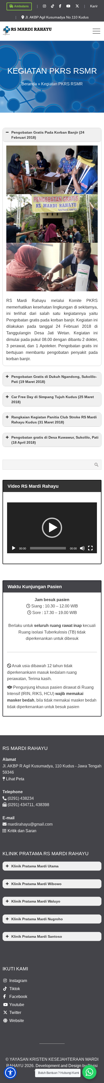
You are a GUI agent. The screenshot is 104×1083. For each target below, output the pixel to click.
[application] (52, 527)
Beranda (29, 84)
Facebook (18, 996)
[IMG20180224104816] (52, 267)
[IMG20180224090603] (52, 218)
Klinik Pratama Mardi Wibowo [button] (36, 884)
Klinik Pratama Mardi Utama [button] (35, 866)
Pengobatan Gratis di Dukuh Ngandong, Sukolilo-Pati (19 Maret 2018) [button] (54, 379)
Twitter (15, 1012)
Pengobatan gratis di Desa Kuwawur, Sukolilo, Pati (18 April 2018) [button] (54, 439)
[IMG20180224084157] (52, 170)
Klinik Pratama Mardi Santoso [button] (36, 936)
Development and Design (58, 1066)
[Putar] (13, 548)
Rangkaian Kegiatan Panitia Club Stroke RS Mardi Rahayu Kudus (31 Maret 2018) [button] (54, 419)
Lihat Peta (15, 779)
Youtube (16, 1005)
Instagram (18, 980)
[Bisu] (82, 548)
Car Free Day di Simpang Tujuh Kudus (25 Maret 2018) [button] (52, 399)
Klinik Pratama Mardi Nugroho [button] (37, 919)
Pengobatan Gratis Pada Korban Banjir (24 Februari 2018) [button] (47, 134)
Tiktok (14, 989)
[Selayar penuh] (90, 548)
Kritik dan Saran (21, 831)
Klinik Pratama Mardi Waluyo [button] (35, 901)
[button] (52, 528)
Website (16, 1020)
